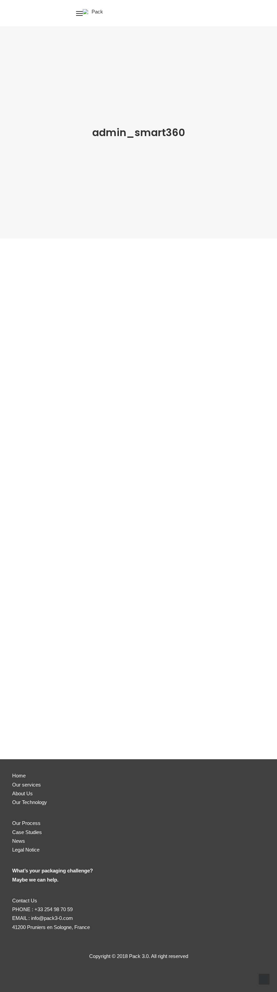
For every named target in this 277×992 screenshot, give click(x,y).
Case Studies (27, 832)
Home (19, 775)
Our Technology (29, 802)
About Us (22, 793)
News (18, 841)
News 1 (39, 403)
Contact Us (24, 900)
